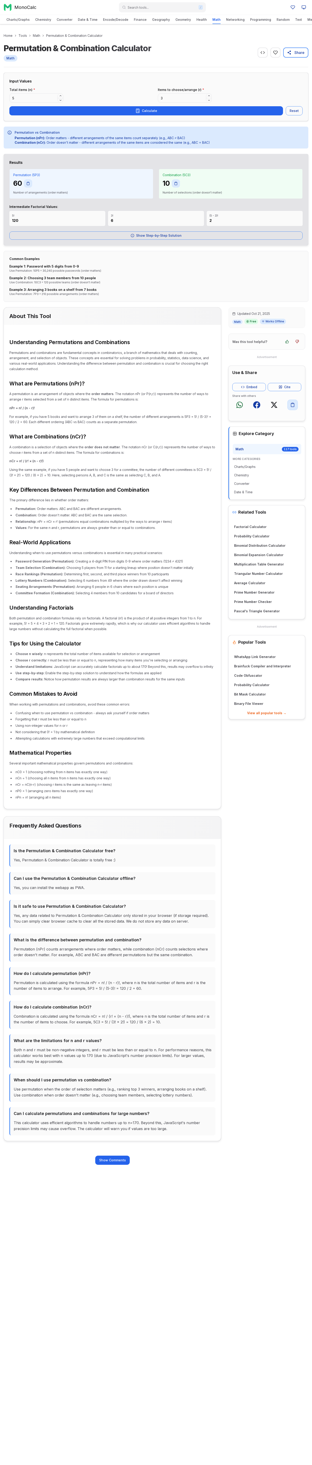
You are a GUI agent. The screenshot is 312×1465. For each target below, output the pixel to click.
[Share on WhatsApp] (239, 405)
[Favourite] (275, 53)
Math (36, 35)
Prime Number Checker (253, 602)
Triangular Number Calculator (258, 574)
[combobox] (162, 7)
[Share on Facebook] (256, 405)
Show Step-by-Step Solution (159, 235)
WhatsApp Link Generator (255, 657)
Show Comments (112, 1160)
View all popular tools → (266, 713)
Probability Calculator (252, 536)
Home (8, 35)
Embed (251, 387)
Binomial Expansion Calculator (258, 555)
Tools (23, 35)
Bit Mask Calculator (250, 694)
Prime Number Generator (254, 592)
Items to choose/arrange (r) (181, 90)
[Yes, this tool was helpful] (287, 341)
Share (299, 52)
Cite (287, 387)
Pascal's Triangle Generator (257, 611)
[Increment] (60, 96)
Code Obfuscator (248, 675)
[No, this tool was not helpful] (297, 341)
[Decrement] (60, 100)
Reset (294, 111)
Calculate (149, 111)
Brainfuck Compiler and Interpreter (262, 666)
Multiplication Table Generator (259, 564)
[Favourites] (292, 7)
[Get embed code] (263, 53)
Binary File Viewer (248, 704)
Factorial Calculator (250, 527)
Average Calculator (249, 583)
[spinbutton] (36, 98)
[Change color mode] (303, 7)
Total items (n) (22, 90)
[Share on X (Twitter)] (274, 405)
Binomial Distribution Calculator (260, 545)
